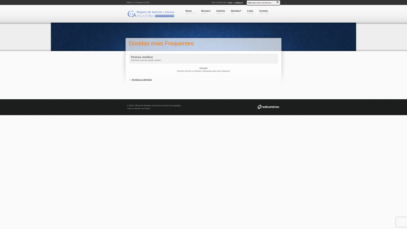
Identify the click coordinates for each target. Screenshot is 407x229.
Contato (264, 12)
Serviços (205, 12)
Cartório (220, 12)
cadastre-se (239, 2)
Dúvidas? (236, 12)
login (230, 2)
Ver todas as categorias (142, 80)
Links (250, 12)
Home (190, 12)
